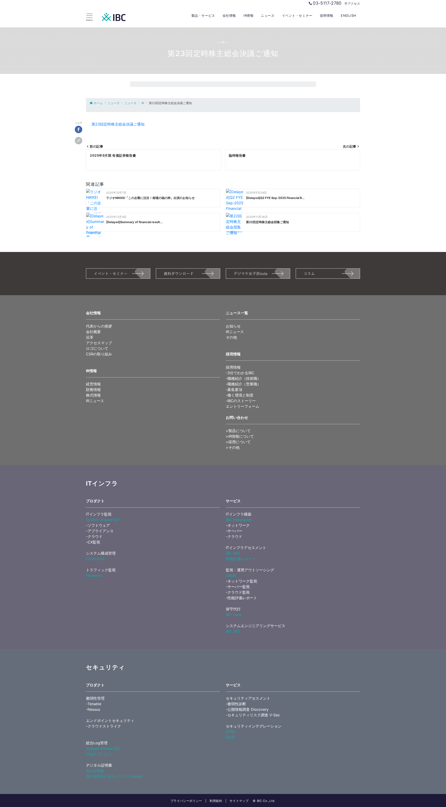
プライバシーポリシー (186, 801)
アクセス (354, 3)
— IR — (223, 42)
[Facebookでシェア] (78, 129)
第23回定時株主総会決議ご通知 (118, 124)
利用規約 (216, 801)
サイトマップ (239, 801)
